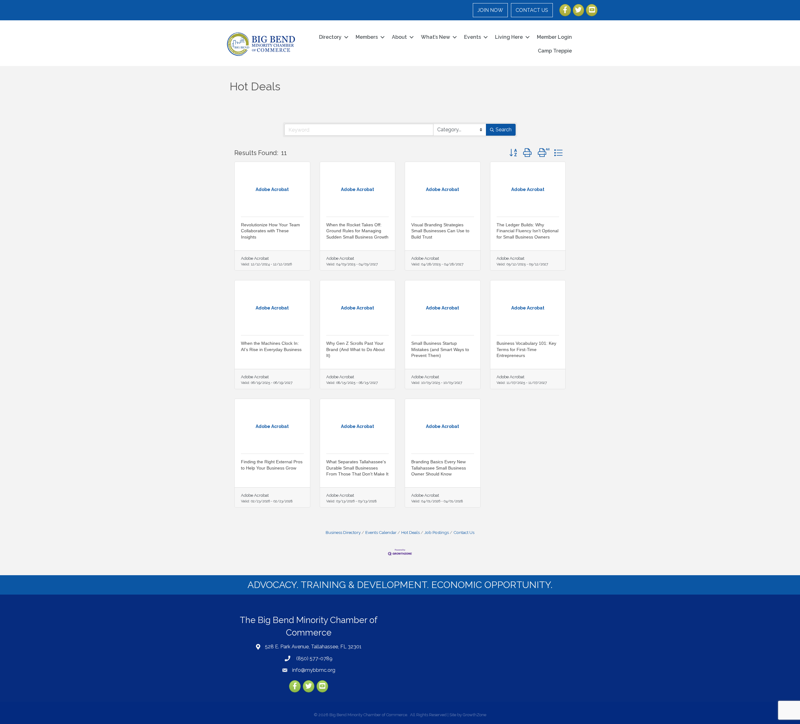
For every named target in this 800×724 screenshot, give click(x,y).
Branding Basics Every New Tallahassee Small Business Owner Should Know (438, 467)
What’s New (435, 37)
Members (367, 37)
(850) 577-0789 (313, 658)
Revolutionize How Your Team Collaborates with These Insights (270, 230)
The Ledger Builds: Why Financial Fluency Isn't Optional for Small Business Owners (527, 230)
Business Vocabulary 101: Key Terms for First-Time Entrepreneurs (526, 349)
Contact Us (463, 532)
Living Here (509, 37)
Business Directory (343, 532)
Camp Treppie (555, 51)
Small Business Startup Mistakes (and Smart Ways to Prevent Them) (440, 349)
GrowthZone (474, 714)
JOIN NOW (490, 10)
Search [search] (504, 130)
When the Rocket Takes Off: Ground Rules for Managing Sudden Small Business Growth (357, 230)
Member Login (554, 37)
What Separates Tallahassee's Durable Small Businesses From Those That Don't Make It (357, 467)
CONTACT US (532, 10)
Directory (330, 37)
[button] (513, 153)
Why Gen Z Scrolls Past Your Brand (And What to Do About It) (355, 349)
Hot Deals (410, 532)
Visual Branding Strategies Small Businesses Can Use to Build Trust (440, 230)
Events (472, 37)
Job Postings (436, 532)
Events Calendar (381, 532)
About (399, 37)
